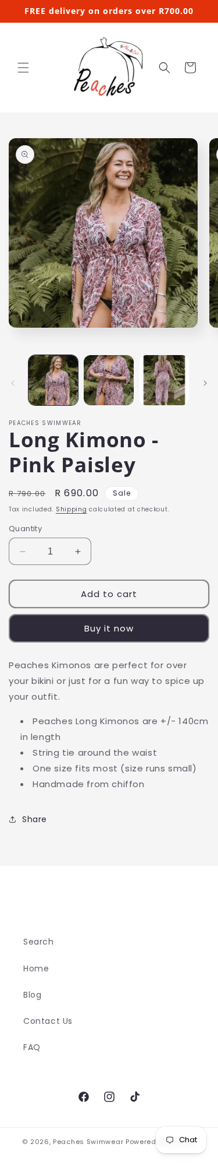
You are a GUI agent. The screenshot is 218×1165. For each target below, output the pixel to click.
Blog (32, 995)
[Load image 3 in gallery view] (164, 380)
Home (36, 968)
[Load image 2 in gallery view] (108, 380)
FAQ (32, 1047)
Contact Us (48, 1021)
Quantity (25, 528)
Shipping (71, 509)
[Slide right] (205, 383)
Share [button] (34, 819)
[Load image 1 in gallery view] (53, 380)
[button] (23, 67)
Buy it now (109, 628)
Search (38, 942)
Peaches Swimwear (88, 1141)
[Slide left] (13, 383)
